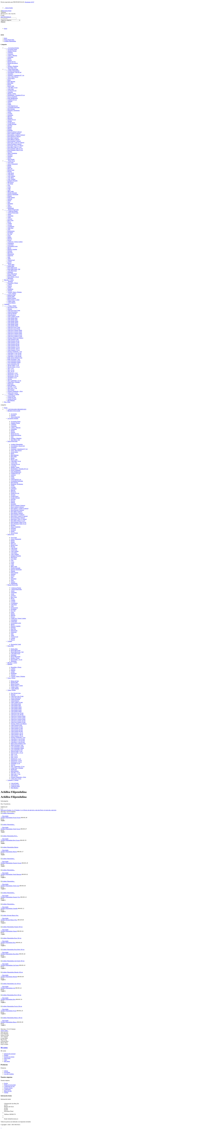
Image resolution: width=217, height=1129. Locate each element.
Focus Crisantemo (12, 96)
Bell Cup (9, 168)
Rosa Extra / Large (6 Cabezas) (15, 142)
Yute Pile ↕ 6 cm (11, 386)
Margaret (9, 118)
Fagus (9, 235)
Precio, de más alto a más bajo (48, 810)
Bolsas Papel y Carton (13, 299)
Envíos (6, 1083)
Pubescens (10, 255)
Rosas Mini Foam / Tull (13, 269)
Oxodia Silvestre (11, 124)
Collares (9, 284)
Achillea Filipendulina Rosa (8, 942)
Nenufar (9, 121)
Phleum (9, 128)
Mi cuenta (4, 1048)
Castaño (9, 223)
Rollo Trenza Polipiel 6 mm (14, 357)
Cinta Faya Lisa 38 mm (13, 328)
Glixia (9, 103)
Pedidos (6, 1055)
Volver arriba (5, 1030)
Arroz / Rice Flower (12, 77)
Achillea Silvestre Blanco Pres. (9, 920)
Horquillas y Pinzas (12, 283)
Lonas (9, 186)
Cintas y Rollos (10, 306)
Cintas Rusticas (11, 315)
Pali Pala (9, 125)
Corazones (10, 54)
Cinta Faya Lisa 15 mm (13, 327)
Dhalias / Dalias (11, 93)
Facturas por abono (9, 1057)
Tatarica (9, 206)
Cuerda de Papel (11, 399)
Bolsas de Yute (11, 295)
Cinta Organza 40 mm (13, 345)
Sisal (8, 202)
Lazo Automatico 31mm (13, 360)
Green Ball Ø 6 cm (12, 106)
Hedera (9, 237)
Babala (9, 165)
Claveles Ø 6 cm (11, 90)
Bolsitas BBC (11, 296)
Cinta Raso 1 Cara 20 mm (14, 354)
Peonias (9, 127)
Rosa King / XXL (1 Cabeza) (15, 145)
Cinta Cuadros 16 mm (13, 316)
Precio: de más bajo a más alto (32, 810)
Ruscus (9, 263)
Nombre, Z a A (19, 810)
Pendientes (10, 289)
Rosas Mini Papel (12, 273)
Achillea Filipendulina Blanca (9, 1022)
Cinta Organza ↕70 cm (13, 350)
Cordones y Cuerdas (11, 394)
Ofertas (6, 1071)
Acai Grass (10, 162)
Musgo (9, 248)
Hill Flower (10, 182)
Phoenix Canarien (12, 249)
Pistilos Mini (10, 266)
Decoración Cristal (16, 644)
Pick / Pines (7, 402)
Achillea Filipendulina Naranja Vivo (10, 897)
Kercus (9, 240)
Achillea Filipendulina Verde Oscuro (10, 829)
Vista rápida (4, 816)
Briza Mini (10, 83)
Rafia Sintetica (11, 385)
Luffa (8, 190)
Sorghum (9, 156)
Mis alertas (7, 1061)
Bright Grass (10, 170)
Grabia (9, 104)
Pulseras (9, 286)
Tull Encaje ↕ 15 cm (12, 374)
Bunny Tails (10, 86)
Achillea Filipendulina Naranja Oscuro (11, 863)
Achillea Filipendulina (13, 70)
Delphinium (10, 208)
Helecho (9, 238)
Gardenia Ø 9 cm (12, 99)
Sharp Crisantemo (12, 153)
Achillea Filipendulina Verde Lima (10, 885)
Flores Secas (9, 161)
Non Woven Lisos (12, 307)
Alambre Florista (11, 51)
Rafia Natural (11, 197)
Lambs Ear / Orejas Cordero (15, 241)
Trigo (8, 205)
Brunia (9, 84)
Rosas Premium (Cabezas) (14, 144)
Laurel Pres (10, 244)
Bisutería (8, 281)
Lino (8, 185)
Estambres (10, 272)
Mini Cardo (10, 191)
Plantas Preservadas (11, 209)
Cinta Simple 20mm (12, 322)
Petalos (9, 58)
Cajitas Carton (11, 301)
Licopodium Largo (12, 246)
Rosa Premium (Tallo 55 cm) (15, 150)
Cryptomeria (10, 226)
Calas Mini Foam (12, 270)
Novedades (7, 1072)
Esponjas (13, 415)
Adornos (9, 290)
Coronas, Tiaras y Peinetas (14, 292)
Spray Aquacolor (15, 417)
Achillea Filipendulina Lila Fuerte (10, 965)
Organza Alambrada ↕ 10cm (15, 391)
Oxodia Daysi (11, 122)
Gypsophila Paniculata (13, 107)
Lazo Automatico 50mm (13, 362)
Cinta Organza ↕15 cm (13, 347)
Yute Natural (10, 389)
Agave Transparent (12, 164)
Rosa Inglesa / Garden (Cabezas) (16, 135)
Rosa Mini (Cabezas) (13, 138)
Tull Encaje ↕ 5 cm (12, 373)
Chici (8, 229)
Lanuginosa (10, 243)
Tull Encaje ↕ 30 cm (12, 376)
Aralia (9, 217)
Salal (8, 257)
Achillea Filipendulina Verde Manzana (11, 874)
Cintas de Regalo (12, 313)
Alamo (9, 214)
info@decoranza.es (6, 17)
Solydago (10, 154)
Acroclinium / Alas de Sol (14, 72)
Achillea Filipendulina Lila (8, 988)
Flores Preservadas (11, 69)
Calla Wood (10, 173)
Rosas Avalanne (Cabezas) (14, 132)
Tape (8, 64)
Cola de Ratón (11, 396)
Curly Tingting (11, 179)
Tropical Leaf (11, 260)
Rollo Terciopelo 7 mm (13, 359)
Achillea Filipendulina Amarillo (9, 908)
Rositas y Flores (11, 275)
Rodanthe (10, 130)
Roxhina (9, 151)
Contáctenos (7, 1089)
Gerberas (9, 101)
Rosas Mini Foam (12, 267)
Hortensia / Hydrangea (13, 110)
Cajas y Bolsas (10, 293)
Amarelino (10, 74)
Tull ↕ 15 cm (10, 370)
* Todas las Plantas (12, 211)
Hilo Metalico (11, 400)
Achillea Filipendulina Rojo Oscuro (10, 840)
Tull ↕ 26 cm (10, 371)
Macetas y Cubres (9, 280)
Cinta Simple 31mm (12, 324)
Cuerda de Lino (11, 397)
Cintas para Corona (12, 393)
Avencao (9, 219)
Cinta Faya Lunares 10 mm (14, 335)
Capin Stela (10, 89)
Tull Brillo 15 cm (12, 377)
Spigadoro (10, 203)
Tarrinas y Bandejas (12, 66)
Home (5, 407)
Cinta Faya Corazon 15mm (14, 331)
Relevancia (4, 810)
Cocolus (9, 225)
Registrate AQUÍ (29, 2)
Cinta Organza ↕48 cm (13, 348)
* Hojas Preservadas (12, 212)
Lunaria (9, 261)
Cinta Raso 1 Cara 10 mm (14, 353)
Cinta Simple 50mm (12, 325)
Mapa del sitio (8, 1091)
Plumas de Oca (11, 61)
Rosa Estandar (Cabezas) (14, 141)
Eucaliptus (10, 232)
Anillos (9, 287)
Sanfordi (9, 199)
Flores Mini (9, 264)
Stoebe (9, 157)
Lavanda (9, 113)
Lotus (9, 188)
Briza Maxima (11, 81)
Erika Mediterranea (12, 98)
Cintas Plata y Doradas (13, 382)
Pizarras (9, 60)
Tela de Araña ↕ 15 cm (13, 367)
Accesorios (14, 414)
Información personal (9, 1053)
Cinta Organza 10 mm (13, 341)
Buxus (9, 222)
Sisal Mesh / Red (12, 67)
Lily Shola (10, 183)
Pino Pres (10, 252)
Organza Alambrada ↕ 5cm (14, 351)
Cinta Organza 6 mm (13, 339)
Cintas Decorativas (12, 312)
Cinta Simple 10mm (12, 321)
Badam (9, 167)
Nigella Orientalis (12, 193)
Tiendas (6, 1092)
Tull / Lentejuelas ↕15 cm (14, 380)
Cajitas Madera (11, 302)
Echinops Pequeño (12, 180)
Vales (5, 1060)
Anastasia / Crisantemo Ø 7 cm (15, 75)
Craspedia (10, 92)
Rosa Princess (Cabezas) (14, 136)
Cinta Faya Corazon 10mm (14, 330)
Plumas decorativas (12, 63)
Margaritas (10, 278)
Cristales (9, 641)
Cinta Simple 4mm (12, 318)
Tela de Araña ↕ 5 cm (13, 365)
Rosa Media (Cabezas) (13, 139)
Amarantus (10, 215)
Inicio (5, 28)
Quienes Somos (8, 1088)
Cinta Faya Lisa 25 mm (13, 310)
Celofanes (10, 52)
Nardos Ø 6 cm (11, 119)
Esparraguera (10, 231)
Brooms (9, 171)
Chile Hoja (10, 228)
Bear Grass (10, 220)
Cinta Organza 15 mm (13, 342)
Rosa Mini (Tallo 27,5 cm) (14, 147)
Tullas (9, 258)
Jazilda (9, 112)
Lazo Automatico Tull (13, 364)
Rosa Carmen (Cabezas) (13, 133)
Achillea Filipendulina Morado (9, 976)
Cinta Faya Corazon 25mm (14, 333)
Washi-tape (10, 383)
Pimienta (9, 251)
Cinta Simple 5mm (12, 319)
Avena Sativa (11, 78)
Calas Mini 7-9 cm (12, 87)
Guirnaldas (10, 57)
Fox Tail (9, 234)
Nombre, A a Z (11, 810)
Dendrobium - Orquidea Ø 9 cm (16, 95)
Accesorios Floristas (11, 48)
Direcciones (7, 1058)
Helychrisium (11, 109)
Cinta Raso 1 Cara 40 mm (14, 356)
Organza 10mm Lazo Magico (15, 338)
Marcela (9, 116)
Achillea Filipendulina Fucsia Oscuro (11, 817)
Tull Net (9, 379)
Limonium (10, 115)
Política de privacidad (10, 1085)
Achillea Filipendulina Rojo (8, 999)
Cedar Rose (10, 174)
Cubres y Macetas (12, 55)
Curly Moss (10, 177)
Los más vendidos (9, 1074)
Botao (9, 80)
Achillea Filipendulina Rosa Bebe (10, 954)
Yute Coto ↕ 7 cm (12, 388)
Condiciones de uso (9, 1086)
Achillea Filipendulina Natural (9, 931)
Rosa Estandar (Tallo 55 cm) (15, 148)
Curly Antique (11, 176)
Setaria (9, 200)
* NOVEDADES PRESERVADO (16, 409)
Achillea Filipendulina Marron (9, 851)
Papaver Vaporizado (12, 194)
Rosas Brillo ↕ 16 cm (13, 277)
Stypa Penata (10, 159)
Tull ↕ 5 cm (10, 368)
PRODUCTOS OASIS (13, 411)
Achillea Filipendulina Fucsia (8, 1010)
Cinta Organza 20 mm (13, 344)
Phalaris (9, 196)
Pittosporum (10, 254)
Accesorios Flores (12, 49)
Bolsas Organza (11, 298)
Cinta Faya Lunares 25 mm (14, 336)
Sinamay (9, 309)
